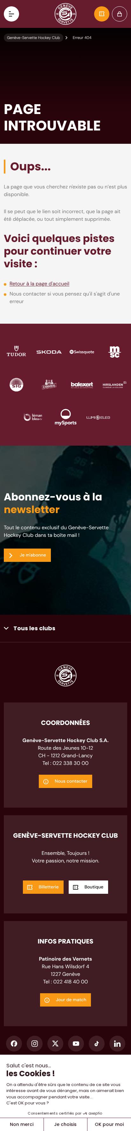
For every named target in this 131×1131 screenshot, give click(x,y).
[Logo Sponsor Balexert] (81, 384)
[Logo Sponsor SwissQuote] (81, 351)
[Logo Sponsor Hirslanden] (114, 384)
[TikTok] (97, 1044)
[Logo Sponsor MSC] (114, 351)
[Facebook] (14, 1044)
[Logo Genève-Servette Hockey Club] (65, 14)
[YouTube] (76, 1044)
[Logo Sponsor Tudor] (16, 351)
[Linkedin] (117, 1044)
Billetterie (101, 14)
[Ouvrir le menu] (11, 14)
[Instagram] (35, 1044)
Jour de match (71, 1000)
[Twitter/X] (55, 1044)
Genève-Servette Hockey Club (33, 37)
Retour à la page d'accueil (39, 283)
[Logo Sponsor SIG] (16, 384)
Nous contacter (71, 781)
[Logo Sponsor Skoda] (49, 351)
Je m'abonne (33, 555)
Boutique (119, 14)
